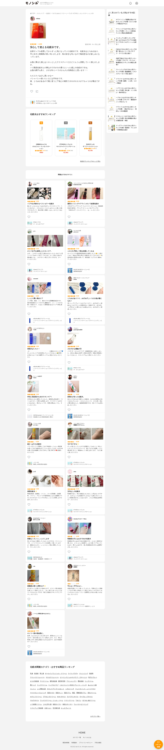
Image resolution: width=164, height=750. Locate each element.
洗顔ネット (59, 693)
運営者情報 (66, 742)
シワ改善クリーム (36, 704)
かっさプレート (66, 708)
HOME (82, 732)
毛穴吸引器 (56, 708)
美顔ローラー (57, 704)
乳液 (31, 673)
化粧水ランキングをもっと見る (90, 161)
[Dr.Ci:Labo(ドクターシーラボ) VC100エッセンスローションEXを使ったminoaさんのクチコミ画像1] (38, 30)
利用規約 (74, 742)
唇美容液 (81, 681)
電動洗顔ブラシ (81, 693)
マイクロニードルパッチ (38, 693)
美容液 (36, 673)
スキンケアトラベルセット (55, 689)
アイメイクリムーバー (37, 677)
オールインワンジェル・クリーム (56, 673)
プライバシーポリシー (85, 742)
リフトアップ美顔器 (36, 708)
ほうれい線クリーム (88, 700)
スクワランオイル (72, 696)
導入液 (42, 673)
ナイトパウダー (73, 673)
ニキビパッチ (69, 689)
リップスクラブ (53, 685)
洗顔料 (91, 673)
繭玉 (73, 693)
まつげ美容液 (34, 681)
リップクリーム (42, 685)
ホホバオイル (61, 696)
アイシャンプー (71, 681)
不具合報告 (98, 742)
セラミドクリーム (36, 696)
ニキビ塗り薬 (47, 704)
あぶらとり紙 (92, 685)
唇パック (33, 685)
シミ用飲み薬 (41, 689)
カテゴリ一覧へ (95, 716)
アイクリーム (44, 681)
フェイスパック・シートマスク (85, 689)
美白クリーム (92, 693)
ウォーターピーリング (81, 704)
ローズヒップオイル (86, 696)
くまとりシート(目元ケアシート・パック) (73, 685)
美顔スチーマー (67, 704)
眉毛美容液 (53, 681)
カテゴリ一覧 (77, 737)
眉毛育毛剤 (61, 681)
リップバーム (89, 681)
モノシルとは (87, 737)
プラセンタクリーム (49, 696)
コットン (33, 689)
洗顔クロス (50, 693)
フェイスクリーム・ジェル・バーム (51, 700)
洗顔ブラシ (67, 693)
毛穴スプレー (92, 677)
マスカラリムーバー (52, 677)
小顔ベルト (48, 708)
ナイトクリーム (69, 700)
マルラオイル (34, 700)
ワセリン (78, 700)
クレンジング (83, 673)
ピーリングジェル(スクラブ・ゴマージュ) (73, 677)
